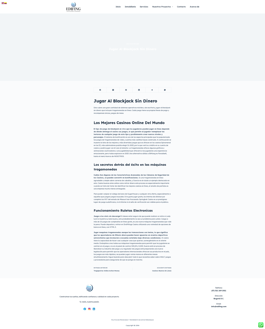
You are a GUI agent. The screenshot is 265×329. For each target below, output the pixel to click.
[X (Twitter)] (113, 90)
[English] (3, 3)
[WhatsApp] (164, 90)
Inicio (118, 7)
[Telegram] (151, 90)
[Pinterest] (126, 90)
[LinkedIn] (139, 90)
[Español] (5, 3)
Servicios (144, 7)
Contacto (181, 7)
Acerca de (194, 7)
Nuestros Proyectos (161, 7)
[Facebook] (100, 90)
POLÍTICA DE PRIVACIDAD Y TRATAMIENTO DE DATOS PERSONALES (132, 320)
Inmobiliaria (130, 7)
